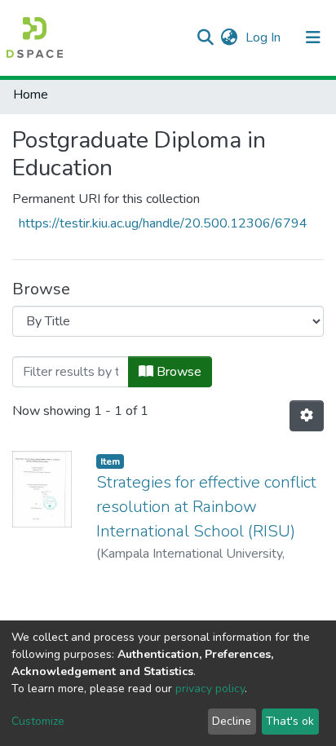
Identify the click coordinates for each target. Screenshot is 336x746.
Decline (231, 721)
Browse (177, 372)
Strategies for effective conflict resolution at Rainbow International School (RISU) (206, 506)
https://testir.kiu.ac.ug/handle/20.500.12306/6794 (163, 223)
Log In (264, 37)
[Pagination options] (307, 415)
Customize (37, 721)
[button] (228, 37)
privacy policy (210, 688)
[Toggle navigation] (313, 37)
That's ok (290, 721)
